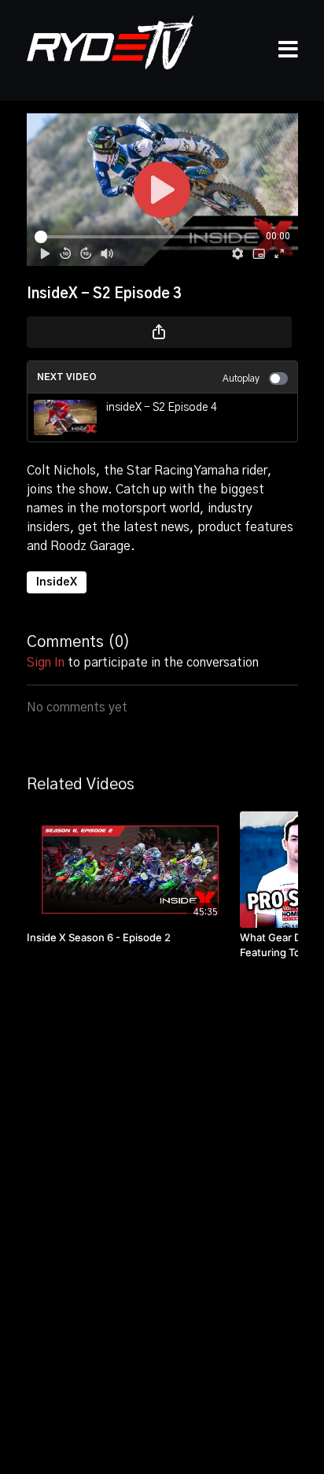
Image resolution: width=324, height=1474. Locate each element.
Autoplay (241, 378)
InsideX (56, 582)
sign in (45, 662)
